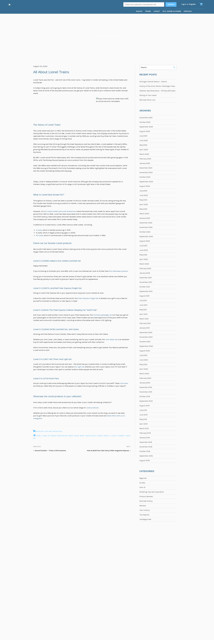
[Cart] (201, 4)
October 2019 (144, 396)
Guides (142, 483)
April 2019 (143, 424)
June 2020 (143, 360)
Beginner (143, 478)
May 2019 (143, 419)
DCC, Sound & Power (172, 11)
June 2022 (143, 250)
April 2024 (143, 204)
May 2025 (143, 145)
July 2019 (143, 410)
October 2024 (144, 177)
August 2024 (144, 186)
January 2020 (144, 383)
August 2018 (144, 460)
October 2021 (144, 287)
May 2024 (143, 200)
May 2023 (143, 209)
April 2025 (143, 150)
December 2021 (145, 278)
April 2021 (143, 314)
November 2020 (146, 337)
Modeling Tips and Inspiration (49, 431)
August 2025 (144, 131)
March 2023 (144, 214)
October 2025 (144, 122)
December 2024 (145, 168)
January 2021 (144, 328)
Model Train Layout (88, 436)
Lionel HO (46, 436)
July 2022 (143, 246)
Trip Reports (144, 515)
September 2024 (146, 182)
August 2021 (144, 296)
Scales (139, 11)
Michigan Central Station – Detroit (153, 82)
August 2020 (144, 351)
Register (192, 4)
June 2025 (143, 140)
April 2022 (143, 259)
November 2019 (145, 392)
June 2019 (143, 415)
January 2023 (144, 218)
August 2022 (144, 241)
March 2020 (144, 374)
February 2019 (145, 433)
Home (97, 35)
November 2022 (145, 227)
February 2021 (145, 323)
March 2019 (144, 428)
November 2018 (145, 447)
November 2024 (145, 172)
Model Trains (103, 436)
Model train (73, 436)
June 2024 (143, 195)
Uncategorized (145, 519)
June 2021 (143, 305)
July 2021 (143, 300)
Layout (157, 11)
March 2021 (144, 319)
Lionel (38, 436)
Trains (148, 11)
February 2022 (145, 268)
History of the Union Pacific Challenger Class (157, 86)
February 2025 (145, 159)
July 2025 (143, 136)
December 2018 (145, 442)
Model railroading (59, 436)
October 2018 (144, 451)
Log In (183, 4)
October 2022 (144, 232)
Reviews (142, 506)
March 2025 (144, 154)
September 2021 (146, 291)
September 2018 (146, 456)
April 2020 (143, 369)
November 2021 (145, 282)
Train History (144, 510)
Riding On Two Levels (148, 95)
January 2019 (144, 438)
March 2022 (144, 264)
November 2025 (145, 118)
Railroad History (145, 501)
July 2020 (143, 355)
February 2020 (145, 378)
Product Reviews (146, 496)
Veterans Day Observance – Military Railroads (157, 91)
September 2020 (146, 346)
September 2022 (146, 236)
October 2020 (144, 342)
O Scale (113, 436)
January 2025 (144, 163)
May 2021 (143, 310)
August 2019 (144, 406)
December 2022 (145, 223)
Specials (188, 11)
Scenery (121, 436)
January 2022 (144, 273)
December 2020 (145, 332)
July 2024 (143, 191)
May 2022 (143, 255)
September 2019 (146, 401)
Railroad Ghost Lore (147, 100)
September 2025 (146, 127)
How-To (142, 487)
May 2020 (143, 364)
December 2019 (145, 387)
